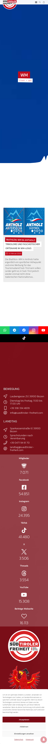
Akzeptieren (24, 719)
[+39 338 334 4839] (6, 408)
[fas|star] (24, 465)
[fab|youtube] (24, 594)
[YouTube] (43, 330)
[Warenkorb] (44, 2)
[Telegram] (14, 330)
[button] (36, 2)
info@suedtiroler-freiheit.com (26, 413)
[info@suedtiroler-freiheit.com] (6, 413)
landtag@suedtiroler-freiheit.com (22, 448)
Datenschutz (18, 739)
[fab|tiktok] (24, 530)
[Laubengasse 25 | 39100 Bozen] (6, 396)
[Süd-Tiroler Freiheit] (24, 646)
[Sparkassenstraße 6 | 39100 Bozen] (6, 430)
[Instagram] (33, 330)
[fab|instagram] (24, 508)
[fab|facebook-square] (24, 487)
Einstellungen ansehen (24, 733)
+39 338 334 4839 (20, 408)
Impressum (30, 739)
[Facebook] (24, 330)
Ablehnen (24, 726)
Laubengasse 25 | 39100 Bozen (27, 396)
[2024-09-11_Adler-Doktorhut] (24, 681)
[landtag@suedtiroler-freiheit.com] (6, 448)
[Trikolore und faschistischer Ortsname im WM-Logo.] (24, 221)
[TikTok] (24, 338)
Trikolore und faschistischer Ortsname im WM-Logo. (23, 246)
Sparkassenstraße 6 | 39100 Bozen (25, 429)
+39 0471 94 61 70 (20, 443)
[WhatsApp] (5, 330)
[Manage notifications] (44, 740)
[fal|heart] (24, 616)
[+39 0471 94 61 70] (6, 443)
